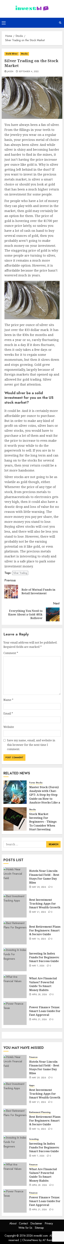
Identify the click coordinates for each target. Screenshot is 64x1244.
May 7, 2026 (38, 966)
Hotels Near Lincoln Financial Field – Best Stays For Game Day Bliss (44, 876)
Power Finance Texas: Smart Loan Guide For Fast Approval (44, 1011)
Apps (31, 1085)
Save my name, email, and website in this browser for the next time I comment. (31, 744)
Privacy (49, 1223)
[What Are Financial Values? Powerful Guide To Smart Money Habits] (15, 986)
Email (8, 713)
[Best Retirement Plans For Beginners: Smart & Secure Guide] (15, 932)
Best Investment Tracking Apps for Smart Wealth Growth (44, 903)
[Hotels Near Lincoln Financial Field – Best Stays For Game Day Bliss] (15, 879)
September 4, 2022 (29, 71)
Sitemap (39, 1228)
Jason (10, 71)
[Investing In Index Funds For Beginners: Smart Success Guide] (15, 959)
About (12, 1223)
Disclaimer (36, 1223)
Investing (34, 1139)
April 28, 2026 (39, 994)
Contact (23, 1223)
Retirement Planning (40, 1112)
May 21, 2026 (39, 912)
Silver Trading (20, 573)
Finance (33, 1057)
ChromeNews (30, 1240)
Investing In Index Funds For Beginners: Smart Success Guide (44, 957)
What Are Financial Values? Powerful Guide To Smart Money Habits (43, 984)
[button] (4, 22)
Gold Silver (11, 53)
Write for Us (25, 1228)
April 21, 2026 (39, 1019)
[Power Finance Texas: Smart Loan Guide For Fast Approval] (15, 1013)
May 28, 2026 (39, 887)
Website (8, 727)
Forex (32, 782)
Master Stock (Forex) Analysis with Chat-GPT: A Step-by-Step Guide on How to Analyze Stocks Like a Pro (44, 796)
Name (8, 700)
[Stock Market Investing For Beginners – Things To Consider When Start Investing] (15, 819)
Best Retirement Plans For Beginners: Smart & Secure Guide (44, 930)
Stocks (24, 53)
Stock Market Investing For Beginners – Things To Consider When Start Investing (42, 821)
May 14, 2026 (39, 939)
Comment (10, 653)
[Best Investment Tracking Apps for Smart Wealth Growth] (15, 906)
